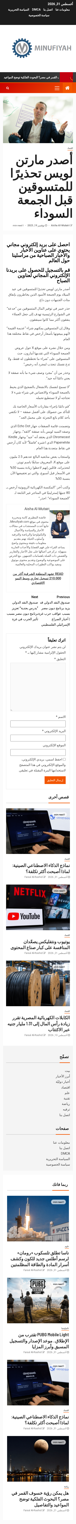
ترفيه (66, 1109)
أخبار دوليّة (63, 1082)
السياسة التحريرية (18, 9)
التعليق (60, 659)
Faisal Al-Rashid (34, 877)
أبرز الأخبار (63, 1076)
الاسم (61, 717)
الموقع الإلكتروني (54, 745)
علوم (67, 1246)
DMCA (36, 9)
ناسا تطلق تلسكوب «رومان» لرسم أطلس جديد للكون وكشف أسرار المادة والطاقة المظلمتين (40, 1258)
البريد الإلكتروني (54, 731)
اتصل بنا (48, 9)
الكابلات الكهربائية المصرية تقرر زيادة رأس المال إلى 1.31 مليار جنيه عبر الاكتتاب (38, 1023)
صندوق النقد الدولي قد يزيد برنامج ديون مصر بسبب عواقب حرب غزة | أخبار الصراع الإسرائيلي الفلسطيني (54, 610)
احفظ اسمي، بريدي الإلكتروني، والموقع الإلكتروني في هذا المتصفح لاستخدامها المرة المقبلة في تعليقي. (42, 764)
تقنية (67, 1098)
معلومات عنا (63, 9)
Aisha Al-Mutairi (59, 225)
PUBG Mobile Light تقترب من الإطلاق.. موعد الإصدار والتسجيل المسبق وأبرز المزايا (39, 1340)
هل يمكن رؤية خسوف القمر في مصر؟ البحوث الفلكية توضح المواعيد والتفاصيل (40, 1498)
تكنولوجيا (65, 1328)
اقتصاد (70, 148)
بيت (67, 1071)
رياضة (66, 1104)
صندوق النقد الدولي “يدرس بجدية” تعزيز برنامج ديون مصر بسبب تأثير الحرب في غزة (22, 608)
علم (67, 1093)
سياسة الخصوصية (39, 15)
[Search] (7, 88)
